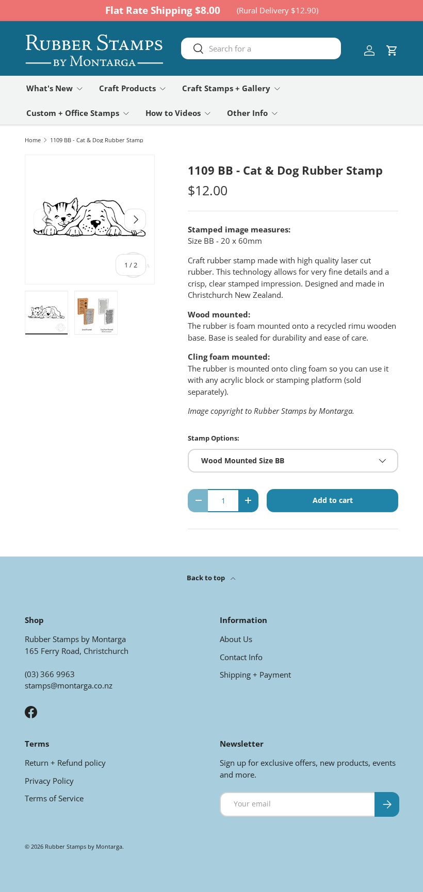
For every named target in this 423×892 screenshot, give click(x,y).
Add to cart (333, 500)
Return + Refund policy (65, 763)
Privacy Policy (49, 781)
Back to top (206, 577)
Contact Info (241, 657)
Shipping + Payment (255, 674)
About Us (236, 639)
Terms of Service (54, 798)
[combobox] (261, 48)
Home (33, 140)
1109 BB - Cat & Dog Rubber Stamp (96, 140)
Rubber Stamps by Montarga (83, 846)
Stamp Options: (213, 438)
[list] (89, 219)
